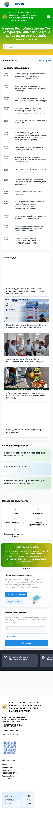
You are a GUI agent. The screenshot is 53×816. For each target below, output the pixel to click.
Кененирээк (45, 60)
